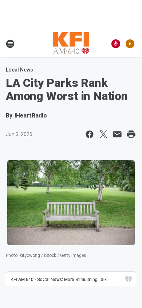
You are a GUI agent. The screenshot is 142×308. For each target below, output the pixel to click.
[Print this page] (131, 134)
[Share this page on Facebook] (89, 134)
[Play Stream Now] (130, 43)
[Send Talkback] (115, 43)
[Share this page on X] (103, 134)
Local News (19, 70)
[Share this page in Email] (117, 134)
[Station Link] (71, 43)
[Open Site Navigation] (10, 43)
